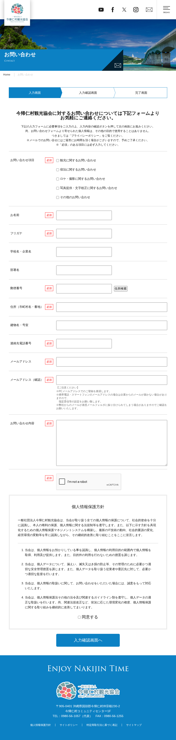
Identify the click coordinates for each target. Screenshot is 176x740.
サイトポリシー (69, 724)
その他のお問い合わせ (75, 197)
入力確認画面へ (88, 640)
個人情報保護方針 (40, 724)
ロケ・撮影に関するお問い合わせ (82, 178)
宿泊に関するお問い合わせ (78, 169)
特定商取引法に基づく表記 (101, 724)
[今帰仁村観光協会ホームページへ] (17, 13)
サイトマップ (134, 724)
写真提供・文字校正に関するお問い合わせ (88, 188)
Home (6, 74)
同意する (90, 617)
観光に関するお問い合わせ (78, 160)
